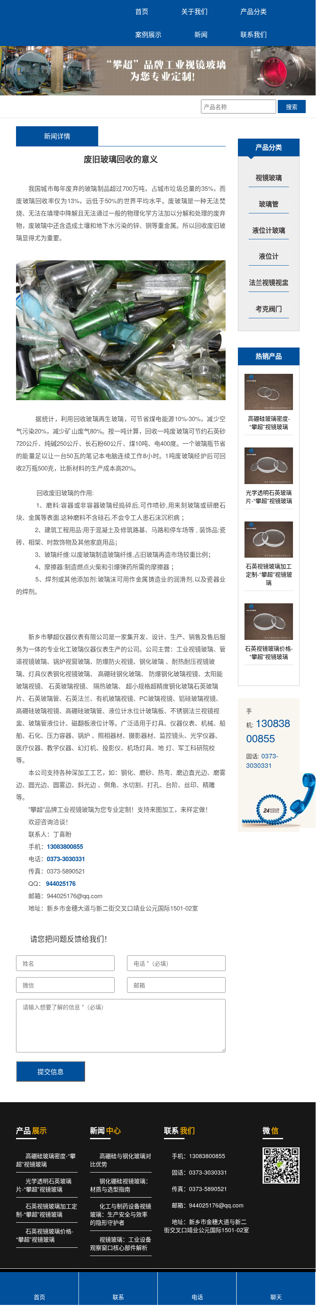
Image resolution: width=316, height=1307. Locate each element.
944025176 (61, 883)
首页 (141, 11)
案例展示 (148, 34)
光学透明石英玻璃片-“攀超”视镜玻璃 (44, 1185)
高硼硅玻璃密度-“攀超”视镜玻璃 (46, 1160)
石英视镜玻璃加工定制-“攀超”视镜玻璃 (46, 1210)
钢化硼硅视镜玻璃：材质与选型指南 (120, 1185)
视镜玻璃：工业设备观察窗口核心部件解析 (120, 1243)
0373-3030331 (66, 858)
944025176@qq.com (216, 1205)
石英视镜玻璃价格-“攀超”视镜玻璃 (45, 1235)
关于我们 (194, 11)
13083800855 (65, 846)
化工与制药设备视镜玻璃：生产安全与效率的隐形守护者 (120, 1214)
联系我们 (253, 34)
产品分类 (253, 11)
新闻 (201, 34)
